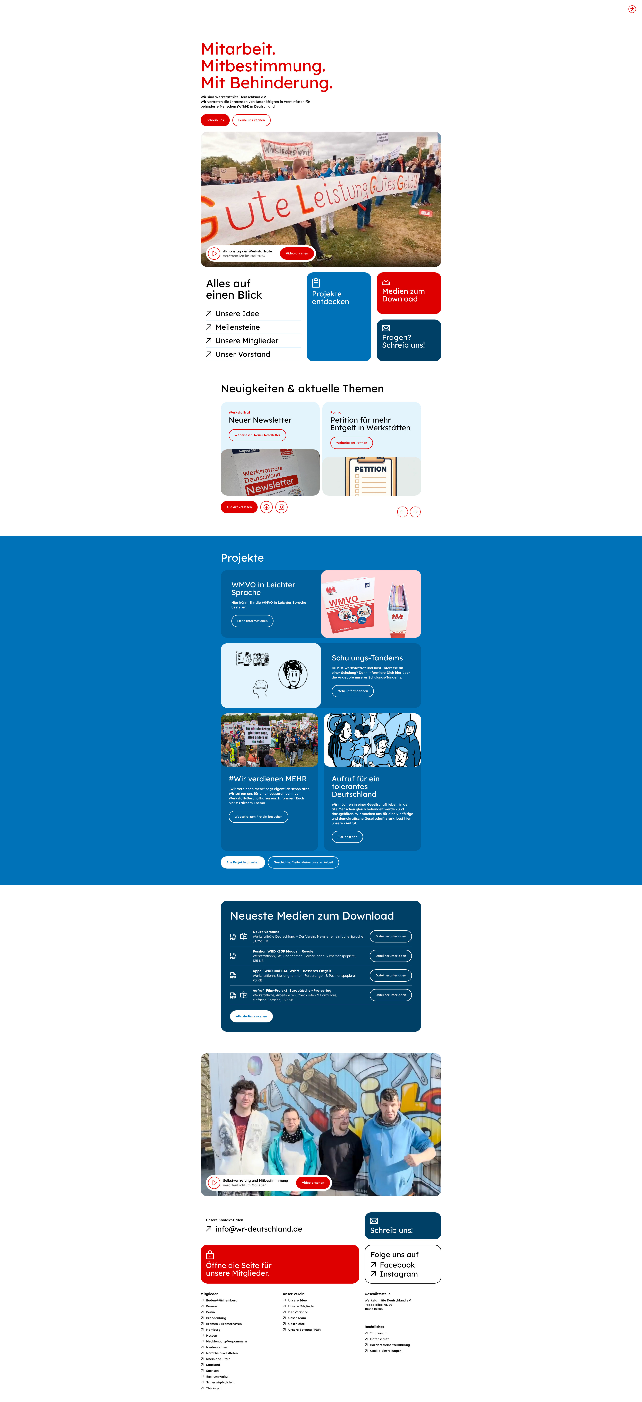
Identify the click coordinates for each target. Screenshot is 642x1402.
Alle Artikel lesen (239, 507)
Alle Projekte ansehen (243, 862)
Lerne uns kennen (251, 120)
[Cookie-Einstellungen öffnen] (383, 1348)
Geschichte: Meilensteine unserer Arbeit (303, 862)
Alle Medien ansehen (251, 1016)
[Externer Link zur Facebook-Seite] (266, 507)
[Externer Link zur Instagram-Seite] (281, 507)
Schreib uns (215, 120)
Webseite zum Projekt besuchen (259, 817)
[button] (402, 512)
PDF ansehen (347, 837)
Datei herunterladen (391, 936)
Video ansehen (297, 253)
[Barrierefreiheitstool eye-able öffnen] (632, 9)
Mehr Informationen (252, 621)
